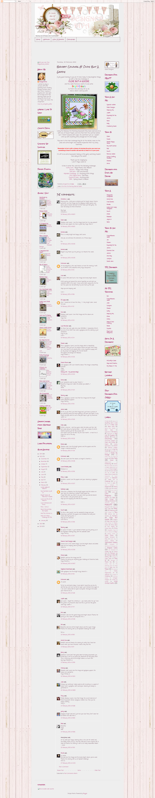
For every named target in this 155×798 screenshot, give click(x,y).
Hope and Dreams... (112, 363)
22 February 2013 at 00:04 (68, 676)
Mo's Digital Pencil (75, 175)
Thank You (108, 562)
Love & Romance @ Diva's (46, 504)
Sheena (109, 161)
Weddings (46, 39)
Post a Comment (63, 767)
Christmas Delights (110, 441)
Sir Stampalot (112, 550)
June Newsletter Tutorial (49, 214)
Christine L (64, 199)
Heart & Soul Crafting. (110, 322)
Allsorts (72, 170)
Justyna (109, 259)
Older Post (97, 770)
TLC (105, 571)
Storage (114, 557)
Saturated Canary (111, 542)
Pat (62, 625)
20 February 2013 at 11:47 (68, 607)
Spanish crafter (111, 105)
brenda (63, 232)
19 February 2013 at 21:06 (68, 522)
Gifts (113, 472)
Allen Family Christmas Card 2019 (49, 269)
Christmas (108, 439)
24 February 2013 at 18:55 (68, 718)
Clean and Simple (110, 442)
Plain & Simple (43, 236)
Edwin (111, 460)
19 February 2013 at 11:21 (67, 306)
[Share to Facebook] (83, 184)
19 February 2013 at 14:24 (68, 390)
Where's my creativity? (43, 368)
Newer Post (60, 770)
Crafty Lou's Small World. (44, 302)
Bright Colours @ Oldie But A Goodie (46, 496)
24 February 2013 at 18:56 (68, 732)
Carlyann (109, 306)
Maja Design (109, 499)
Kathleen (63, 489)
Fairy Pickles (109, 465)
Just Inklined (109, 485)
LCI (106, 492)
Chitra (108, 319)
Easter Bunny (48, 254)
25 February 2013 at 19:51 (68, 748)
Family (115, 465)
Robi (62, 724)
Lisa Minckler (64, 326)
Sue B (63, 510)
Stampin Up (113, 553)
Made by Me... (110, 110)
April (42, 480)
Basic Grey (111, 426)
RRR (70, 179)
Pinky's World (43, 211)
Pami (108, 121)
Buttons (107, 437)
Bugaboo (112, 435)
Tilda (106, 569)
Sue (62, 312)
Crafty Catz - (70, 168)
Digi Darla (109, 449)
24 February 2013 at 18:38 (68, 706)
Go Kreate (113, 474)
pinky (62, 711)
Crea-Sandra (110, 202)
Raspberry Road (112, 530)
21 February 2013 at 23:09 (68, 662)
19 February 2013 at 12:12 (67, 320)
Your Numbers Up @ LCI (46, 492)
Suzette (109, 329)
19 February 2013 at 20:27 (68, 484)
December (44, 459)
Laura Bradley (65, 467)
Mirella (108, 205)
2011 (41, 526)
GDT (108, 471)
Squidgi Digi (108, 551)
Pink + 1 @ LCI (45, 507)
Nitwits (110, 514)
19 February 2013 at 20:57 (68, 505)
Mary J (63, 477)
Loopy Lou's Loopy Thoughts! (112, 208)
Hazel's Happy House (110, 142)
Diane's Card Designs (67, 541)
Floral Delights (113, 469)
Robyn (115, 532)
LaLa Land (113, 490)
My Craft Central (111, 146)
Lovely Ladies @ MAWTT (45, 488)
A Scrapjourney (43, 223)
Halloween (114, 478)
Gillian (106, 474)
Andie (108, 214)
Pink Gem (73, 172)
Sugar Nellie (108, 558)
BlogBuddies (107, 432)
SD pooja (63, 300)
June (42, 475)
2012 (41, 524)
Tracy (62, 696)
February (43, 485)
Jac (108, 240)
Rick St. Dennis (108, 532)
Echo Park (64, 186)
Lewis (113, 492)
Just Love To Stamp (45, 315)
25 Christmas (49, 358)
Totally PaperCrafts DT (111, 572)
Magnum (107, 497)
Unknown (63, 263)
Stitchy (107, 557)
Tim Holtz (114, 569)
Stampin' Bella (111, 555)
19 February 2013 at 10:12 (67, 270)
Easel (114, 456)
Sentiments (107, 546)
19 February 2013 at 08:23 (68, 214)
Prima (115, 528)
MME (115, 509)
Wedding (107, 576)
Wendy (63, 668)
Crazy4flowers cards (111, 236)
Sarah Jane (110, 261)
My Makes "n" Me (112, 366)
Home (38, 39)
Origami (115, 519)
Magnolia (108, 496)
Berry (62, 652)
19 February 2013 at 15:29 (68, 419)
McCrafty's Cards (111, 361)
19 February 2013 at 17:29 (68, 451)
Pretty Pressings (44, 355)
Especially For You (111, 115)
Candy (113, 437)
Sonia (62, 380)
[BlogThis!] (80, 184)
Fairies (115, 464)
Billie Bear (109, 430)
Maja (113, 498)
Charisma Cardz (73, 177)
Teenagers (113, 560)
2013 (41, 456)
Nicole (108, 326)
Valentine (107, 574)
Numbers (114, 516)
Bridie (62, 444)
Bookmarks (109, 433)
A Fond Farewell (49, 330)
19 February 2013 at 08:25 (68, 227)
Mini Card (107, 509)
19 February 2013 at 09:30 (68, 244)
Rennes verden (111, 154)
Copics (106, 444)
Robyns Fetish (111, 533)
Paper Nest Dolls (111, 521)
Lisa (62, 276)
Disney (106, 453)
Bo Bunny (114, 432)
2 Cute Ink (107, 421)
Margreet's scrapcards (110, 195)
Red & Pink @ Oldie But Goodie (46, 510)
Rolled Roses (109, 535)
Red (108, 149)
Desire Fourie (64, 363)
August (43, 469)
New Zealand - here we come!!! (49, 373)
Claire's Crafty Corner (45, 328)
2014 (41, 454)
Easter (106, 458)
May (42, 477)
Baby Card (114, 425)
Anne (108, 163)
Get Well (113, 471)
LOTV (106, 494)
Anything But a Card (111, 423)
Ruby (106, 539)
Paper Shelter (108, 523)
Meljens (114, 507)
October (43, 464)
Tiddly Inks (112, 567)
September (44, 467)
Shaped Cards (112, 548)
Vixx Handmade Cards (45, 289)
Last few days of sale (49, 409)
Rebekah (109, 217)
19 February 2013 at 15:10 (67, 404)
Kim (62, 613)
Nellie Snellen (108, 512)
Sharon (63, 343)
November (44, 461)
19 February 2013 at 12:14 (67, 338)
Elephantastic (108, 462)
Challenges (71, 39)
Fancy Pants (109, 467)
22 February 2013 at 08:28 (68, 690)
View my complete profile (45, 104)
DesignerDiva (43, 82)
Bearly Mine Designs (110, 428)
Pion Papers (111, 526)
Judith (62, 599)
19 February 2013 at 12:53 (68, 374)
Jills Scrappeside (44, 394)
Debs (62, 425)
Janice (62, 409)
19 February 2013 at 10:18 (67, 294)
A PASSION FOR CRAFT (44, 251)
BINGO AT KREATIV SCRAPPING (49, 397)
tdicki (108, 222)
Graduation (107, 476)
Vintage (114, 574)
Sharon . (109, 242)
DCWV (115, 446)
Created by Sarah (111, 126)
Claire (62, 220)
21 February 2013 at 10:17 (67, 647)
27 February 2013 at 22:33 (68, 763)
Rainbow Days (43, 277)
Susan (108, 139)
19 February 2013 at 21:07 (68, 536)
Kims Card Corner (44, 381)
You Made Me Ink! (44, 340)
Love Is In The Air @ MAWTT (46, 500)
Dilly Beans (113, 451)
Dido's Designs (111, 107)
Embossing (108, 464)
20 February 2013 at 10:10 (67, 574)
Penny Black (114, 525)
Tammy (63, 395)
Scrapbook (112, 544)
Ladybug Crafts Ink (44, 406)
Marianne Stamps (110, 503)
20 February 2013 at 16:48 (68, 619)
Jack (113, 483)
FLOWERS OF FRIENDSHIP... (49, 293)
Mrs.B (62, 753)
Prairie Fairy (108, 528)
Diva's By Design (111, 454)
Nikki (116, 512)
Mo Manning (70, 186)
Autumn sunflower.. (49, 306)
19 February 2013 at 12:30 (68, 357)
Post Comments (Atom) (70, 773)
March (43, 482)
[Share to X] (82, 184)
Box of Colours (43, 265)
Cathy (108, 311)
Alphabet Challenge (70, 174)
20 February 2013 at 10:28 (68, 593)
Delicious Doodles (112, 448)
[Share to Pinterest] (85, 184)
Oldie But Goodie (78, 186)
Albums (114, 421)
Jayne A (109, 219)
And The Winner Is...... (47, 513)
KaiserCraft (108, 487)
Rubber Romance (110, 537)
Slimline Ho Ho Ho (49, 225)
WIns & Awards (58, 39)
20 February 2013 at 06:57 (68, 564)
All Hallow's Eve (49, 280)
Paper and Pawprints (109, 332)
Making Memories (110, 501)
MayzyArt (107, 507)
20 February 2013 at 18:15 (68, 635)
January (43, 521)
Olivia (108, 316)
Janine (109, 253)
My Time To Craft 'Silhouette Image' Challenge (49, 386)
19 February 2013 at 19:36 (68, 461)
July (42, 472)
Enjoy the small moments (49, 318)
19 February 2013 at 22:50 (68, 550)
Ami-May (109, 256)
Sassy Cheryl (109, 541)
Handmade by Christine (43, 198)
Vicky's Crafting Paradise (111, 157)
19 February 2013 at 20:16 (68, 471)
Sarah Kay (113, 539)
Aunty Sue (64, 640)
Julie (62, 682)
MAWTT (108, 504)
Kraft (109, 488)
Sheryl (62, 555)
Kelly (108, 124)
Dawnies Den (110, 251)
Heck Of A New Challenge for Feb (46, 516)
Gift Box (107, 472)
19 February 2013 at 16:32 (68, 439)
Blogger (85, 794)
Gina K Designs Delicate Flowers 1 (49, 203)
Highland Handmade (66, 569)
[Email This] (78, 184)
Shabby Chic (114, 546)
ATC (108, 425)
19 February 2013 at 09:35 (68, 258)
